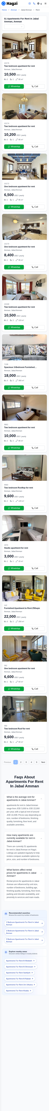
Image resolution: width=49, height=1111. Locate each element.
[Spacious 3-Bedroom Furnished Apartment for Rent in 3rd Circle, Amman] (24, 363)
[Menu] (45, 3)
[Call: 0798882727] (34, 3)
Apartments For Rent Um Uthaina (19, 985)
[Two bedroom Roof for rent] (24, 724)
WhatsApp (15, 86)
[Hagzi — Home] (9, 3)
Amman (14, 10)
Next (43, 762)
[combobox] (14, 26)
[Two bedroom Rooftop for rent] (24, 483)
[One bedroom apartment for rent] (24, 182)
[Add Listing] (30, 3)
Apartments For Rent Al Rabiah (18, 979)
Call (36, 86)
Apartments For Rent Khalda (17, 991)
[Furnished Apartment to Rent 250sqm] (24, 604)
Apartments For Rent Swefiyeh (18, 973)
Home (4, 10)
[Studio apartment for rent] (24, 544)
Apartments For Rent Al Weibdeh (19, 961)
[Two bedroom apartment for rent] (24, 62)
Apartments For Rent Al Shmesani (19, 967)
